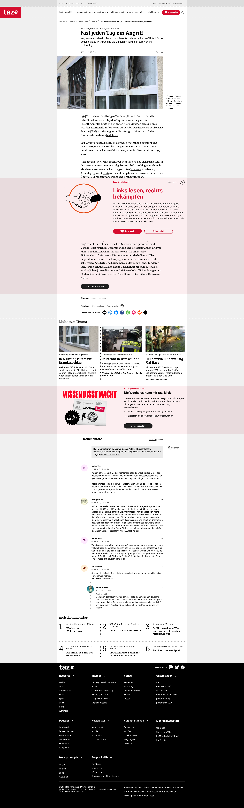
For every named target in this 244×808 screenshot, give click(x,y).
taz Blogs (160, 728)
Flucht (94, 21)
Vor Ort (127, 731)
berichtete (112, 135)
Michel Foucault (99, 702)
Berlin (62, 702)
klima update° (65, 735)
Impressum (152, 791)
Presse (127, 698)
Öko (61, 686)
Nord (61, 706)
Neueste (152, 440)
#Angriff (102, 298)
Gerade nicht (173, 182)
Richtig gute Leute (100, 694)
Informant (129, 791)
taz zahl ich (161, 690)
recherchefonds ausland (167, 694)
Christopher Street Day (102, 690)
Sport (61, 698)
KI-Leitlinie (178, 787)
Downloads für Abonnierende (105, 776)
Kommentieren (98, 306)
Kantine (62, 768)
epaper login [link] (178, 3)
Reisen (62, 764)
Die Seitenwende (132, 690)
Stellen (127, 694)
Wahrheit (63, 711)
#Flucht (94, 298)
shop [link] (83, 3)
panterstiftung (163, 698)
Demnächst (129, 727)
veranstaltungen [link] (72, 3)
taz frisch (96, 731)
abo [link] (154, 3)
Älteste (160, 440)
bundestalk (64, 727)
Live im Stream (131, 735)
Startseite (63, 21)
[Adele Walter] (90, 589)
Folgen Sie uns (161, 667)
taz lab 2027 (129, 743)
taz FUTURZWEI (163, 732)
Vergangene (129, 739)
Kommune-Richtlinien (162, 787)
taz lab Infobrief (99, 739)
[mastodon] (171, 668)
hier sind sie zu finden (110, 454)
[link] (73, 12)
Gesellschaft (65, 690)
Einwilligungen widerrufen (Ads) (139, 795)
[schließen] (182, 182)
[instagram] (183, 668)
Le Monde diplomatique (167, 736)
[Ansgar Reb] (84, 501)
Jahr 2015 (135, 169)
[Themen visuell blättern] (158, 12)
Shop (61, 772)
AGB (161, 791)
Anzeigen (63, 777)
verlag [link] (61, 3)
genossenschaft (163, 686)
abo (158, 682)
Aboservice (97, 768)
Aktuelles (128, 682)
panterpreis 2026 (164, 702)
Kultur (62, 694)
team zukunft (98, 727)
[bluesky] (177, 668)
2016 (106, 173)
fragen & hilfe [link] (92, 3)
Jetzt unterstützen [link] (95, 286)
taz (66, 667)
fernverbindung (66, 731)
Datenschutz (140, 791)
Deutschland (83, 21)
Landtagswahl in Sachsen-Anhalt (104, 684)
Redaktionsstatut (142, 787)
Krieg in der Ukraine (101, 698)
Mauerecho (64, 739)
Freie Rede (64, 743)
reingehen (64, 747)
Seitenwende (170, 791)
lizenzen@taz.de (77, 791)
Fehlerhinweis (112, 306)
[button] (183, 12)
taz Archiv (161, 740)
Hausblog (128, 686)
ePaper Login (98, 772)
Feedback (96, 764)
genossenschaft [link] (164, 3)
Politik (72, 21)
